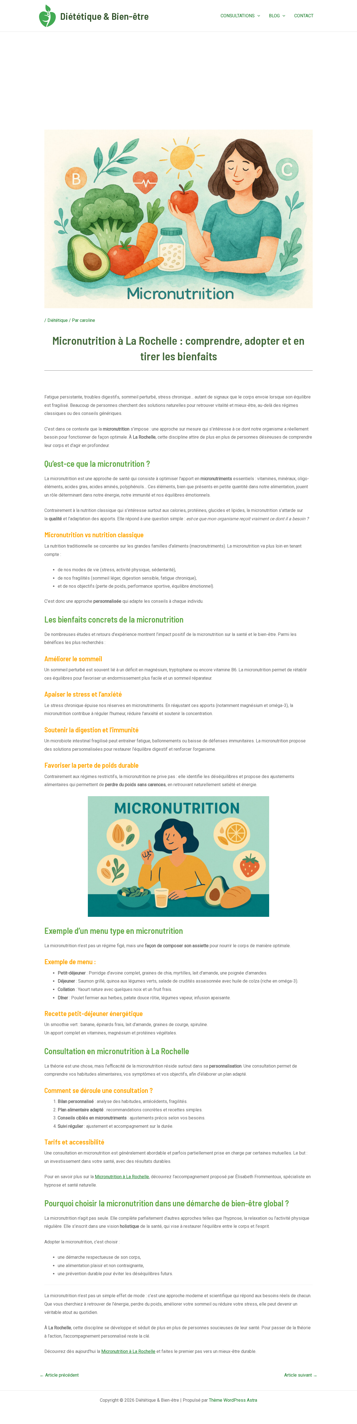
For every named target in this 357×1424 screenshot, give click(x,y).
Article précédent (59, 1375)
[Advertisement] (178, 74)
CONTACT (303, 15)
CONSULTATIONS (238, 15)
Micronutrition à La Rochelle (122, 1176)
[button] (257, 16)
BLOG (274, 15)
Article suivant (300, 1375)
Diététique (57, 320)
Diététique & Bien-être (104, 16)
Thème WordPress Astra (233, 1400)
